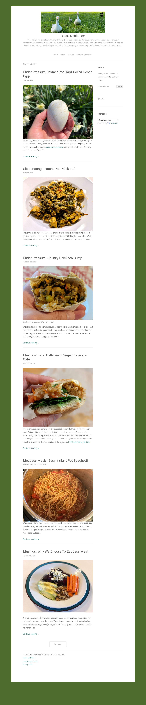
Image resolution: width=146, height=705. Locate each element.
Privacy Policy (28, 665)
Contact (70, 55)
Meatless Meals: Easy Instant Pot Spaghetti (55, 460)
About (62, 55)
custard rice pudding (54, 147)
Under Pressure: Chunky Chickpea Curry (52, 258)
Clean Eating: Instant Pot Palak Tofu (49, 169)
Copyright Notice (29, 658)
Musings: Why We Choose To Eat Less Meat (55, 551)
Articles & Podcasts (84, 55)
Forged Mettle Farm (73, 36)
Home (56, 55)
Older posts (58, 644)
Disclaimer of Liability (30, 661)
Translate (114, 123)
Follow (119, 87)
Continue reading (31, 156)
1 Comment (43, 464)
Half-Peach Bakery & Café (78, 442)
